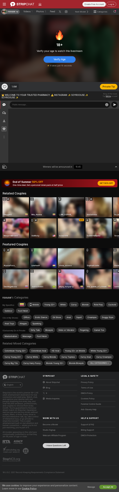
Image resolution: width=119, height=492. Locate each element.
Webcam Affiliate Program (54, 435)
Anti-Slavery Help (89, 409)
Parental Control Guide (91, 404)
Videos (27, 11)
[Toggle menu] (4, 4)
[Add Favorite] (5, 87)
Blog (48, 388)
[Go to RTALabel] (7, 442)
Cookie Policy (29, 488)
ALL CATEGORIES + (99, 363)
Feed (52, 11)
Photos (41, 11)
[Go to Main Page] (22, 4)
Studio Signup (49, 430)
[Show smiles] (107, 105)
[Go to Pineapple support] (26, 451)
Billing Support (87, 430)
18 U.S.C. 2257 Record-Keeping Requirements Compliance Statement (33, 472)
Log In (111, 4)
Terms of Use (87, 388)
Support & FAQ (87, 425)
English (10, 385)
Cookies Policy (88, 399)
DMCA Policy (87, 393)
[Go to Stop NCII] (12, 459)
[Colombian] (22, 304)
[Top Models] (40, 4)
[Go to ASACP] (18, 442)
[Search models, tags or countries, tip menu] (114, 11)
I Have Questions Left (56, 445)
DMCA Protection (88, 435)
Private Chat (106, 112)
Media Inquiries (53, 399)
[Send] (114, 105)
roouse (6, 297)
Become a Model (50, 425)
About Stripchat (53, 382)
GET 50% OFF (106, 183)
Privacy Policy (87, 382)
